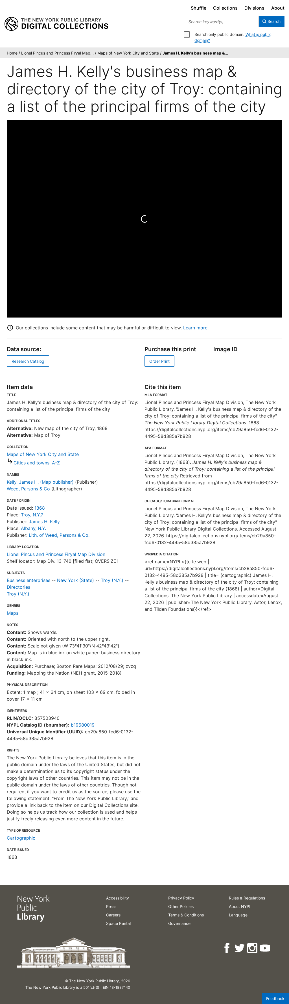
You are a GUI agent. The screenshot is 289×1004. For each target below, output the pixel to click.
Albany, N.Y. (33, 528)
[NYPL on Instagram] (252, 948)
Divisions (254, 8)
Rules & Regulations (247, 898)
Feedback (275, 998)
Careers (113, 914)
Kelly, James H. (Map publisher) (40, 482)
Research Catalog (28, 361)
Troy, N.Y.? (32, 515)
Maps (12, 613)
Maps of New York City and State (43, 454)
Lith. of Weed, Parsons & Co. (59, 535)
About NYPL (240, 906)
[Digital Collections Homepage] (56, 24)
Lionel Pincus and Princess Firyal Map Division (56, 554)
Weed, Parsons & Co (28, 489)
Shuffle (198, 8)
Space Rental (118, 923)
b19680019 (83, 725)
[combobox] (221, 21)
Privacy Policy (181, 898)
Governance (179, 923)
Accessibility (117, 898)
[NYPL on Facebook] (227, 948)
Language (238, 914)
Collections (225, 8)
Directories (18, 587)
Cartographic (21, 838)
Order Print (159, 361)
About (277, 8)
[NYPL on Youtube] (265, 948)
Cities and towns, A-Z (37, 463)
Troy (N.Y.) (112, 580)
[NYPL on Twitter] (240, 948)
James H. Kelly (44, 521)
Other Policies (181, 906)
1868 (39, 508)
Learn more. (196, 328)
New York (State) (75, 580)
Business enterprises (28, 580)
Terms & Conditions (186, 914)
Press (111, 906)
